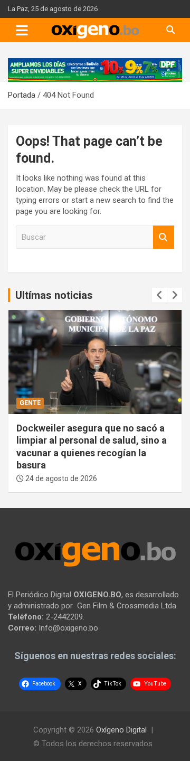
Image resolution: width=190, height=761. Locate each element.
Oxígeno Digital (121, 730)
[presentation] (159, 295)
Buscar (163, 237)
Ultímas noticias (54, 295)
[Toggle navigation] (22, 30)
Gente (30, 403)
